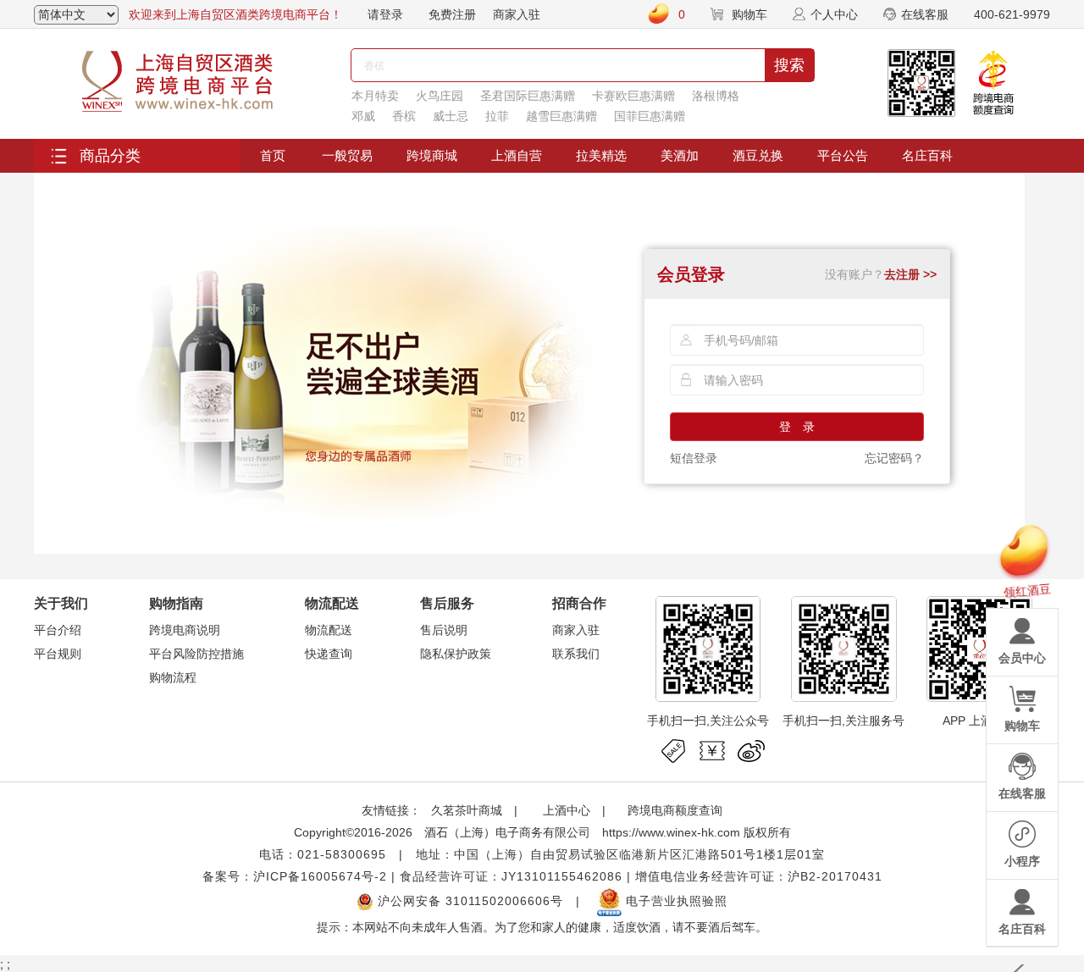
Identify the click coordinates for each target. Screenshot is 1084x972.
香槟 (404, 116)
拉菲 (497, 116)
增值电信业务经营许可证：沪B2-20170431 (758, 876)
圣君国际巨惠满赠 (527, 95)
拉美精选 (601, 155)
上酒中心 (564, 810)
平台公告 (842, 155)
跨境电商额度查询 (675, 810)
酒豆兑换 (758, 155)
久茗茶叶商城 (466, 810)
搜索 (789, 65)
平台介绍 (57, 630)
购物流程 (172, 677)
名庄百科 (927, 155)
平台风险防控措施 (196, 653)
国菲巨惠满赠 (649, 116)
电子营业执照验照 (674, 901)
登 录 (797, 427)
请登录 (385, 14)
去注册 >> (910, 274)
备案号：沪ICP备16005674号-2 (294, 876)
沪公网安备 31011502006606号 (468, 901)
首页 (272, 155)
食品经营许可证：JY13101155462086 (511, 876)
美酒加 (680, 155)
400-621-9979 (1012, 14)
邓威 (363, 116)
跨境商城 (431, 155)
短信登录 (693, 458)
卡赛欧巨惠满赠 (633, 95)
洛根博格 (715, 95)
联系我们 (576, 653)
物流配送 (328, 630)
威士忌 (450, 116)
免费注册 (452, 14)
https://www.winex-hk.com (671, 832)
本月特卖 (375, 95)
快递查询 (328, 653)
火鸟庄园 (439, 95)
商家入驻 (516, 14)
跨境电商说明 (184, 630)
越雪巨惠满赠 (561, 116)
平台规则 (57, 653)
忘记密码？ (894, 458)
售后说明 (443, 630)
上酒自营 (516, 155)
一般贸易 (347, 155)
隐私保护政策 (455, 653)
